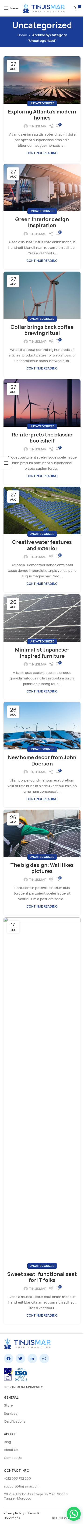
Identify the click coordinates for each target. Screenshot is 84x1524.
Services (11, 1413)
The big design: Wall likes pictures (42, 868)
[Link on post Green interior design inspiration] (42, 187)
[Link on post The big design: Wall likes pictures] (42, 833)
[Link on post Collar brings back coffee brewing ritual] (42, 295)
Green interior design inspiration (42, 222)
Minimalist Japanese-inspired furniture (42, 652)
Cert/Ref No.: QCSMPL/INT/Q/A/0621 (23, 1387)
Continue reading (42, 153)
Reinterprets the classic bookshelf (42, 437)
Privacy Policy (14, 1513)
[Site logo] (44, 7)
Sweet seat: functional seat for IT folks (42, 1277)
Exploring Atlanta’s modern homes (42, 114)
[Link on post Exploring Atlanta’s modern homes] (42, 80)
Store (8, 1405)
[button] (74, 1514)
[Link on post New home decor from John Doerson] (42, 725)
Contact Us (13, 1457)
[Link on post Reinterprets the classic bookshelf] (42, 403)
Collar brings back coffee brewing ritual (42, 329)
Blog (7, 1442)
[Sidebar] (6, 463)
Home (22, 35)
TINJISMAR (37, 126)
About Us (11, 1449)
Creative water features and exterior (42, 545)
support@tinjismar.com (21, 1486)
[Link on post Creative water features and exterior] (42, 510)
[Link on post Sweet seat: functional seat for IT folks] (42, 1091)
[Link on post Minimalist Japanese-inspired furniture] (42, 618)
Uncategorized (42, 103)
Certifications (14, 1421)
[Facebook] (9, 1358)
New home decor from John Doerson (42, 760)
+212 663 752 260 (17, 1478)
